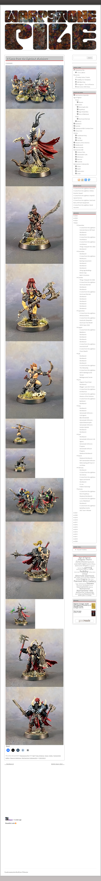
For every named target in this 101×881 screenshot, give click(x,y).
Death (93, 564)
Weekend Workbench (86, 453)
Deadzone (89, 564)
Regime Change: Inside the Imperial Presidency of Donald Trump (82, 605)
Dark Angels (82, 564)
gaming (88, 567)
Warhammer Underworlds (29, 758)
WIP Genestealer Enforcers (87, 460)
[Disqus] (34, 790)
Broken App (83, 273)
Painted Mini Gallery (85, 581)
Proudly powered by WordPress (13, 872)
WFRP (80, 595)
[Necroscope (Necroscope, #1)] (93, 616)
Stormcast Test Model (86, 323)
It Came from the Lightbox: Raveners (84, 188)
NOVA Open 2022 (57, 764)
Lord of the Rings (85, 577)
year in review (86, 595)
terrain (91, 585)
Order (89, 579)
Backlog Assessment (85, 261)
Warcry (91, 587)
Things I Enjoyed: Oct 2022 (87, 280)
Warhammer (84, 588)
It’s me (81, 484)
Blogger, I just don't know (87, 387)
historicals (76, 572)
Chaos (46, 756)
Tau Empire (85, 585)
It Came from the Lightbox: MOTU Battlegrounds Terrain (87, 372)
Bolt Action (91, 562)
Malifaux (92, 577)
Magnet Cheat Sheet (86, 382)
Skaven (90, 583)
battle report (79, 562)
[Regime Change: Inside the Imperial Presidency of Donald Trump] (93, 608)
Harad (91, 569)
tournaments (82, 587)
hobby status (92, 572)
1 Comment (9, 63)
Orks (92, 579)
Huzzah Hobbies (82, 550)
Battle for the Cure (89, 561)
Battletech (85, 562)
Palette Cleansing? (85, 487)
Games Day (81, 568)
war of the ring (79, 594)
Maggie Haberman (79, 607)
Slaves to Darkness (15, 758)
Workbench (9, 764)
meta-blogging (81, 579)
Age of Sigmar (40, 756)
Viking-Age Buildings (85, 270)
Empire (85, 565)
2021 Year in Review (85, 510)
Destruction (79, 566)
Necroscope (77, 611)
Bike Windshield (84, 418)
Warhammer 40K (85, 590)
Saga (77, 584)
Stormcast (79, 585)
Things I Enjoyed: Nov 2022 (87, 247)
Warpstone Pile (24, 756)
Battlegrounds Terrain (86, 377)
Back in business (84, 275)
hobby (51, 756)
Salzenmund (82, 584)
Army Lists (80, 561)
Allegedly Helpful (85, 559)
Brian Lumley (78, 612)
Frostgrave (91, 566)
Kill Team (77, 577)
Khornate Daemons (84, 575)
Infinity (84, 574)
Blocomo (25, 872)
